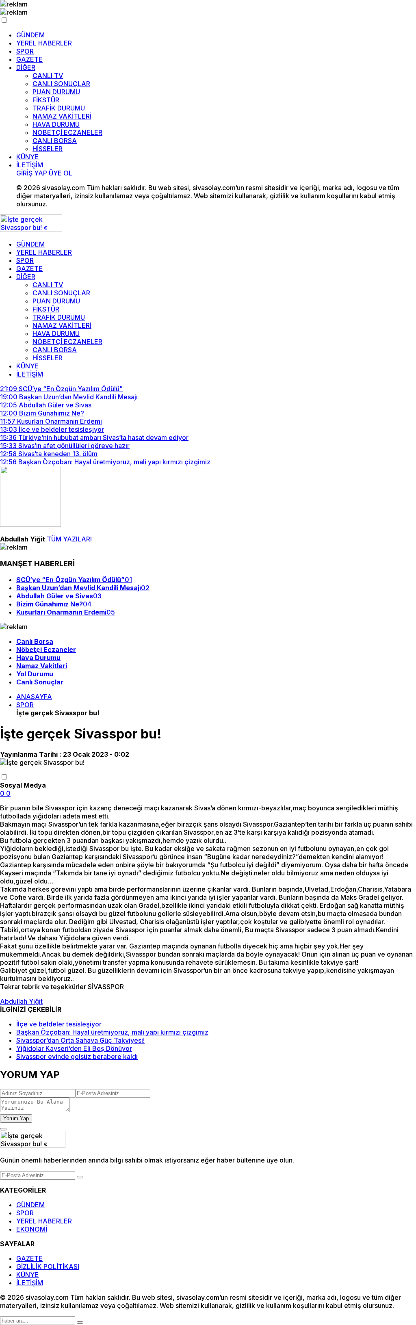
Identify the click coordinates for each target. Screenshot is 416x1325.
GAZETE (29, 59)
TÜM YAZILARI (69, 539)
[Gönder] (80, 1177)
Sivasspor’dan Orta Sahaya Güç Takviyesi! (80, 1040)
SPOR (25, 51)
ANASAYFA (34, 697)
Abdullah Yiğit (21, 1001)
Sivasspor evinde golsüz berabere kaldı (77, 1056)
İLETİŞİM (29, 165)
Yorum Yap (16, 1118)
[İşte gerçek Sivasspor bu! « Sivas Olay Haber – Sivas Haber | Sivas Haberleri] (31, 229)
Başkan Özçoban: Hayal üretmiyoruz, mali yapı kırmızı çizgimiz (112, 1032)
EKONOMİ (31, 1229)
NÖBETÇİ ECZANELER (67, 132)
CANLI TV (47, 75)
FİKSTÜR (45, 100)
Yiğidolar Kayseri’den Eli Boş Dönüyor (74, 1048)
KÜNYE (27, 157)
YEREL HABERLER (44, 43)
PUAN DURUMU (56, 92)
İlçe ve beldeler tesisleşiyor (59, 1024)
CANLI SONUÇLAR (61, 84)
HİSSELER (47, 149)
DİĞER (25, 67)
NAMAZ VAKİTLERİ (61, 116)
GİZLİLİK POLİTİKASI (47, 1266)
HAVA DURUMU (56, 124)
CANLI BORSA (54, 140)
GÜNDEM (30, 35)
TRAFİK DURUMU (58, 108)
